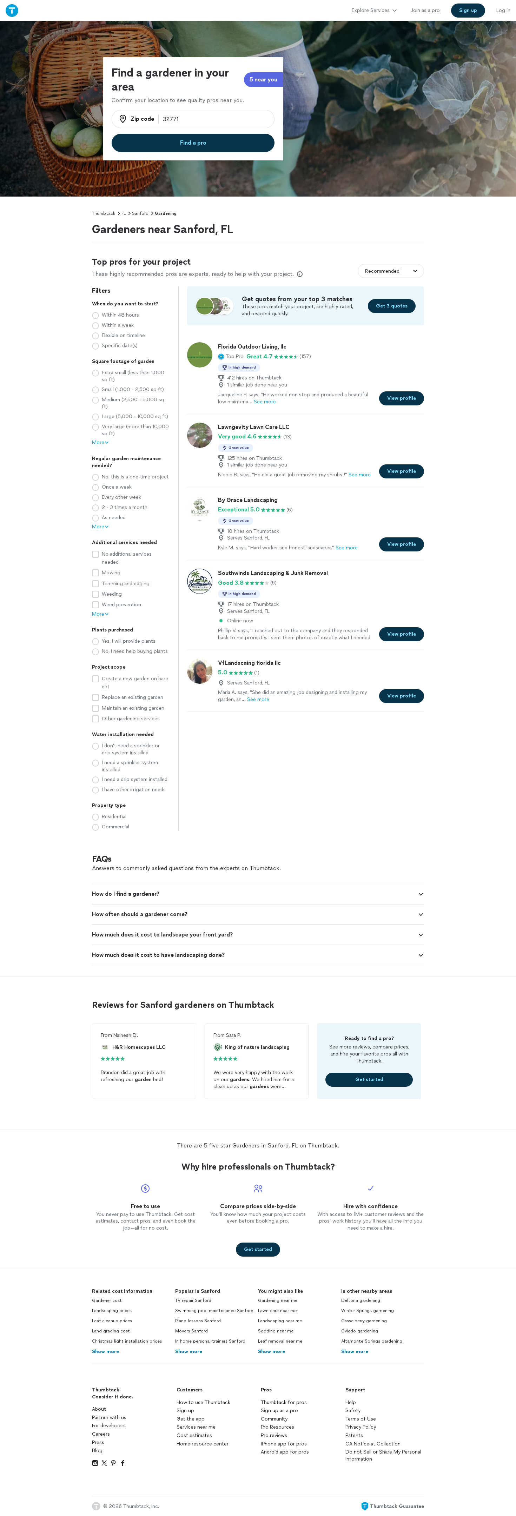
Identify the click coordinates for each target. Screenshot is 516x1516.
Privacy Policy (360, 1427)
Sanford (140, 213)
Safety (352, 1411)
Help (350, 1402)
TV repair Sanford (193, 1300)
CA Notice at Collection (373, 1444)
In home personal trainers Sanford (210, 1341)
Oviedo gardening (359, 1331)
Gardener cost (107, 1300)
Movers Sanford (191, 1331)
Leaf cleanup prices (112, 1320)
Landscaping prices (112, 1310)
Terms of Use (360, 1419)
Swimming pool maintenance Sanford (214, 1310)
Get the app (191, 1419)
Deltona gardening (360, 1300)
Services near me (196, 1427)
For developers (109, 1426)
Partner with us (109, 1418)
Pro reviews (274, 1435)
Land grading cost (111, 1331)
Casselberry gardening (364, 1320)
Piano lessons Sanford (198, 1320)
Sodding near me (275, 1331)
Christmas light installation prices (127, 1341)
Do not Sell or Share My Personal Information (383, 1455)
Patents (354, 1435)
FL (123, 213)
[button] (231, 356)
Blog (97, 1451)
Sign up (185, 1411)
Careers (101, 1434)
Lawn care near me (277, 1310)
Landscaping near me (280, 1320)
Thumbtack (103, 213)
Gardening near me (277, 1300)
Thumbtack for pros (284, 1402)
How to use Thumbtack (203, 1402)
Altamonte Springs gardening (371, 1341)
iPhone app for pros (284, 1444)
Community (274, 1419)
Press (98, 1442)
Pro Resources (277, 1427)
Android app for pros (285, 1452)
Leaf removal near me (280, 1341)
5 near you (263, 79)
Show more (105, 1352)
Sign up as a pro (279, 1411)
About (99, 1409)
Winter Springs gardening (367, 1310)
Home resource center (203, 1444)
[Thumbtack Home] (12, 10)
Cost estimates (194, 1435)
